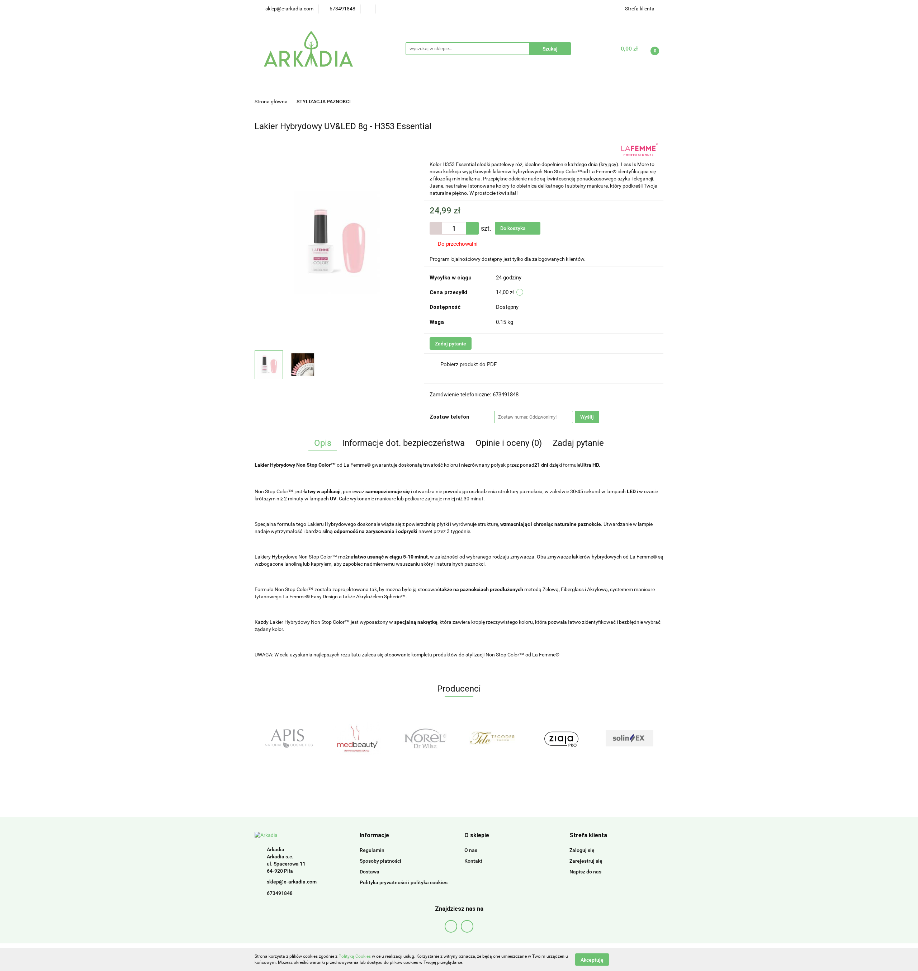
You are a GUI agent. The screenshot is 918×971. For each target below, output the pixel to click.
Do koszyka (513, 228)
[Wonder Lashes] (629, 738)
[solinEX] (561, 738)
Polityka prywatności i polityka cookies (404, 882)
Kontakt (473, 861)
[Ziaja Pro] (493, 738)
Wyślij (587, 417)
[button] (374, 835)
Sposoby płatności (380, 861)
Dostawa (369, 872)
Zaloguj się (582, 850)
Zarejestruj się (585, 861)
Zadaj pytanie (450, 344)
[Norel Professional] (357, 738)
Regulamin (372, 850)
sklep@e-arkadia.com (292, 882)
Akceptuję (592, 959)
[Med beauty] (289, 738)
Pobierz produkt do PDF (468, 364)
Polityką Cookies (355, 956)
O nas (470, 850)
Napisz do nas (585, 872)
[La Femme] (639, 149)
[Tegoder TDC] (425, 738)
